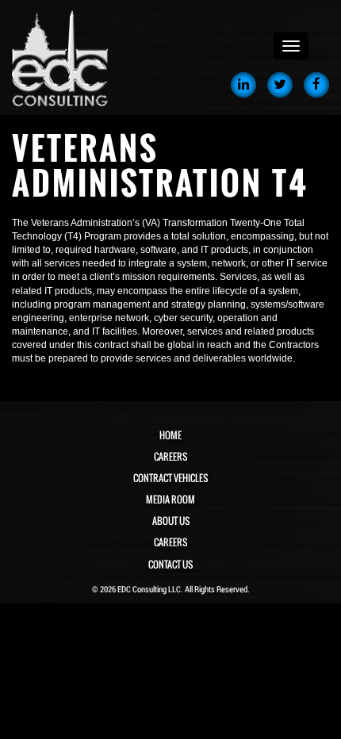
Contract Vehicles (170, 478)
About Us (171, 521)
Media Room (170, 499)
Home (170, 435)
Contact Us (170, 564)
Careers (170, 457)
